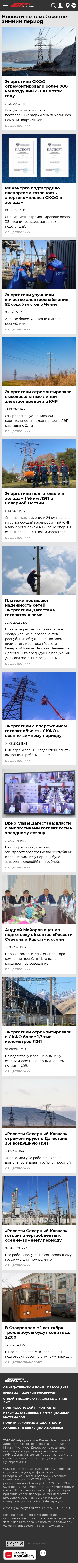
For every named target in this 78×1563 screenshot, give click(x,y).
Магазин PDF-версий (39, 1393)
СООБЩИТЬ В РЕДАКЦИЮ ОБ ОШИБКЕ (33, 1428)
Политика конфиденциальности (32, 1423)
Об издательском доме (23, 1387)
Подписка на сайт (19, 1408)
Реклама (10, 1393)
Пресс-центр (57, 1387)
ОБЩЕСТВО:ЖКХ (17, 125)
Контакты (47, 1408)
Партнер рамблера (37, 1543)
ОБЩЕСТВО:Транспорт (23, 1362)
